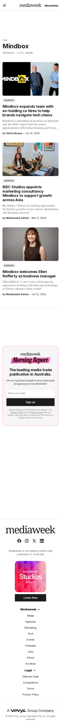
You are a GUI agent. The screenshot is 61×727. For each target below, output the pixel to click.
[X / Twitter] (34, 541)
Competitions (30, 682)
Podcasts (30, 645)
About (30, 657)
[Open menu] (4, 6)
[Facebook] (19, 541)
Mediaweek (28, 609)
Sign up (30, 402)
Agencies (9, 100)
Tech (30, 633)
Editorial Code (30, 676)
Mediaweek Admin (17, 218)
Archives (30, 663)
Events (31, 639)
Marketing (30, 627)
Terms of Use (16, 412)
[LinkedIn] (42, 541)
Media (30, 615)
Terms (30, 688)
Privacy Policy (36, 412)
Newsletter (51, 5)
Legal (28, 670)
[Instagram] (27, 541)
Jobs (30, 651)
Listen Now (30, 597)
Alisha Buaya (14, 133)
